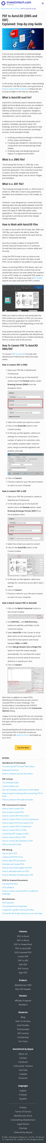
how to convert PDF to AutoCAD (15, 89)
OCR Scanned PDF (23, 952)
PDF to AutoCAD (18, 354)
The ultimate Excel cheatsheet (14, 906)
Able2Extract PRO (23, 985)
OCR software (8, 887)
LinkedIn (23, 1074)
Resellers (23, 1004)
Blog (23, 1017)
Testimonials (23, 1029)
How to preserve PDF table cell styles (17, 799)
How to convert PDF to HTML (14, 830)
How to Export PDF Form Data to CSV (17, 823)
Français (23, 1094)
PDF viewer (37, 278)
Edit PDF (23, 964)
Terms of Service (23, 1111)
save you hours (22, 735)
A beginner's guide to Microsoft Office (18, 910)
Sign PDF (23, 972)
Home (3, 9)
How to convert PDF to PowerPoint (16, 826)
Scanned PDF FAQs (10, 884)
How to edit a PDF (9, 853)
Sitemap (23, 1128)
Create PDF (23, 956)
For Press (23, 1041)
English (23, 1090)
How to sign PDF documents (14, 860)
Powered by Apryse (23, 1132)
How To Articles (23, 1021)
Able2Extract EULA (23, 1115)
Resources (9, 9)
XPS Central (23, 1033)
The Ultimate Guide (10, 782)
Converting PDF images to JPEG (15, 833)
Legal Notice (23, 1124)
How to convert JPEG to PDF (13, 837)
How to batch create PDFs (13, 812)
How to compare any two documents (17, 773)
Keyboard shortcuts (10, 770)
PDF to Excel (23, 936)
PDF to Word (23, 940)
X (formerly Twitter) (23, 1066)
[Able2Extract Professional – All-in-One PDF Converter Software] (16, 3)
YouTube (23, 1070)
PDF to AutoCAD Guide (11, 844)
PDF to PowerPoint (23, 944)
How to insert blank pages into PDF (17, 867)
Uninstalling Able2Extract (23, 1119)
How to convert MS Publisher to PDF (17, 841)
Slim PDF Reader (23, 989)
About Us (23, 1054)
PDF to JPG (23, 960)
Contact (23, 1058)
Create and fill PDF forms (12, 857)
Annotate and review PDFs (13, 864)
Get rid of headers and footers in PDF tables (20, 790)
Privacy (23, 1107)
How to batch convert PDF (13, 808)
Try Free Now (23, 747)
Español (23, 1098)
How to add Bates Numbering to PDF (17, 875)
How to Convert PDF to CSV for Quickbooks (20, 819)
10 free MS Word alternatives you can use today (22, 913)
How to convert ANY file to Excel (15, 816)
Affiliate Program (23, 1000)
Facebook (23, 1062)
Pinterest (23, 1078)
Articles (17, 9)
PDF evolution (8, 902)
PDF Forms (23, 968)
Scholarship (23, 1037)
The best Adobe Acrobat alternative (18, 766)
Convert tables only (10, 786)
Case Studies (23, 1025)
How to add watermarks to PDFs (15, 871)
